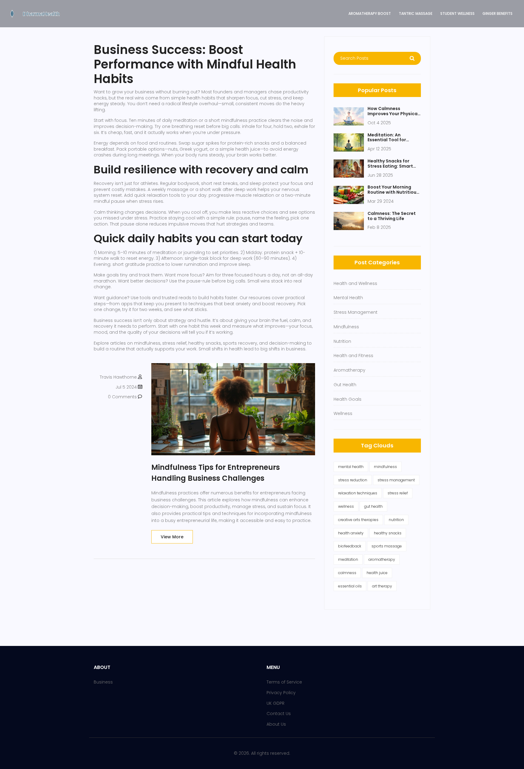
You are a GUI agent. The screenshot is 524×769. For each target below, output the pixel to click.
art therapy (382, 586)
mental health (351, 466)
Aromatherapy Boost (369, 13)
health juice (377, 572)
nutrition (396, 519)
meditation (348, 559)
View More (172, 537)
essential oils (350, 586)
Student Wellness (457, 13)
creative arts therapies (358, 519)
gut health (373, 506)
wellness (346, 506)
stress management (396, 480)
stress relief (398, 493)
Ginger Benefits (497, 13)
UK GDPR (275, 703)
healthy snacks (387, 533)
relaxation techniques (357, 493)
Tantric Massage (415, 13)
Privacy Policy (281, 693)
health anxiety (351, 533)
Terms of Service (284, 682)
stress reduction (352, 480)
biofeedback (349, 546)
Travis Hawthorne (118, 377)
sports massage (386, 546)
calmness (347, 572)
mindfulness (385, 466)
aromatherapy (381, 559)
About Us (276, 724)
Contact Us (279, 713)
